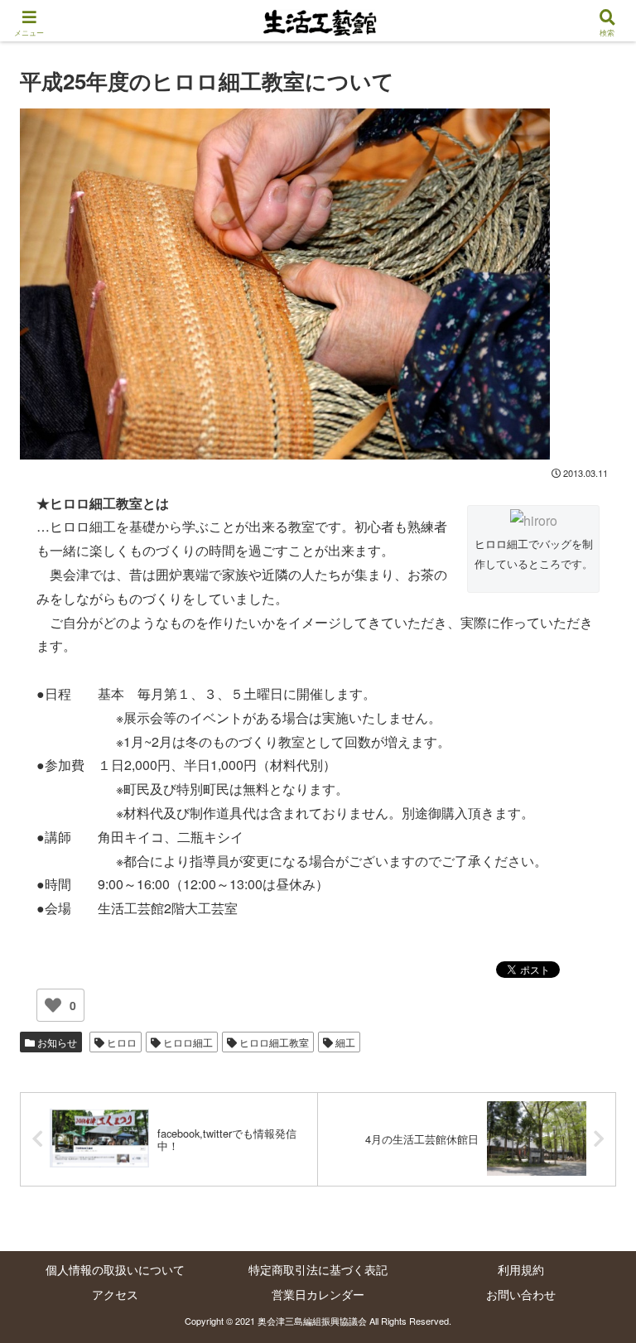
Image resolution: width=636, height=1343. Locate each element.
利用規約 (521, 1269)
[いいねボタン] (53, 1005)
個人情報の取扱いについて (115, 1269)
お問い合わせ (521, 1294)
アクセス (115, 1294)
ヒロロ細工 (187, 1042)
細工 (344, 1042)
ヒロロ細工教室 (273, 1042)
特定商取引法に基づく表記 (318, 1269)
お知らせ (56, 1042)
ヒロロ (120, 1042)
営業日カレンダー (318, 1294)
